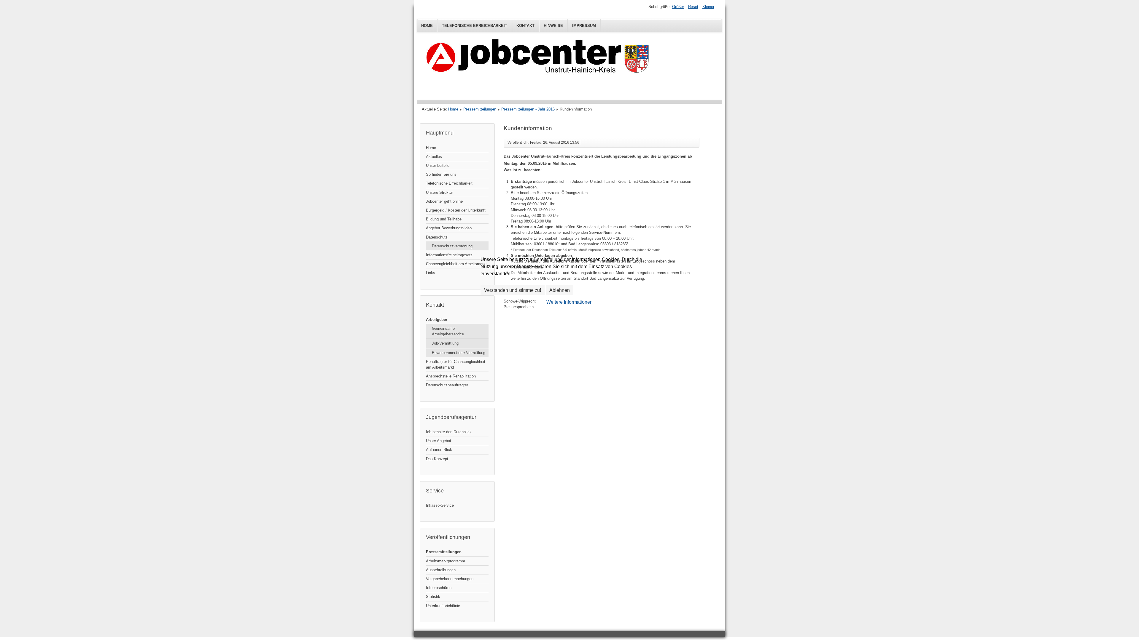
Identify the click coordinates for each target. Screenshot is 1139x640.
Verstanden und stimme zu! (512, 290)
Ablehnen (559, 290)
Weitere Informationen (569, 302)
